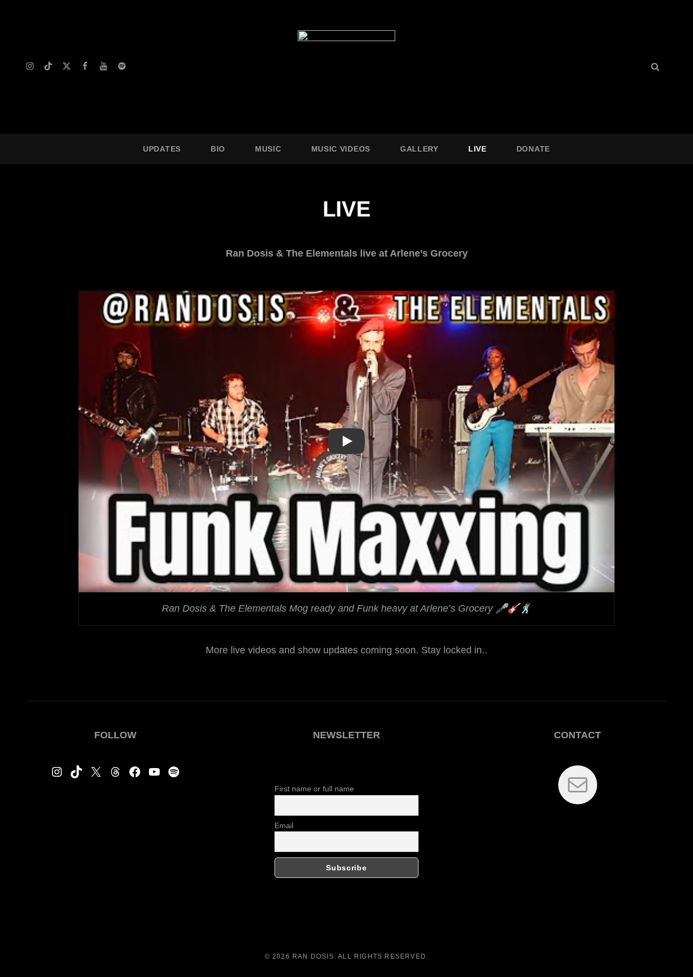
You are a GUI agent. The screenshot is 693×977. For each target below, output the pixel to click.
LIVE (477, 149)
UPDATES (162, 149)
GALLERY (419, 149)
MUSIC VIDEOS (340, 149)
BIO (218, 149)
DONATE (533, 149)
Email (283, 825)
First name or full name (314, 788)
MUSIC (268, 149)
